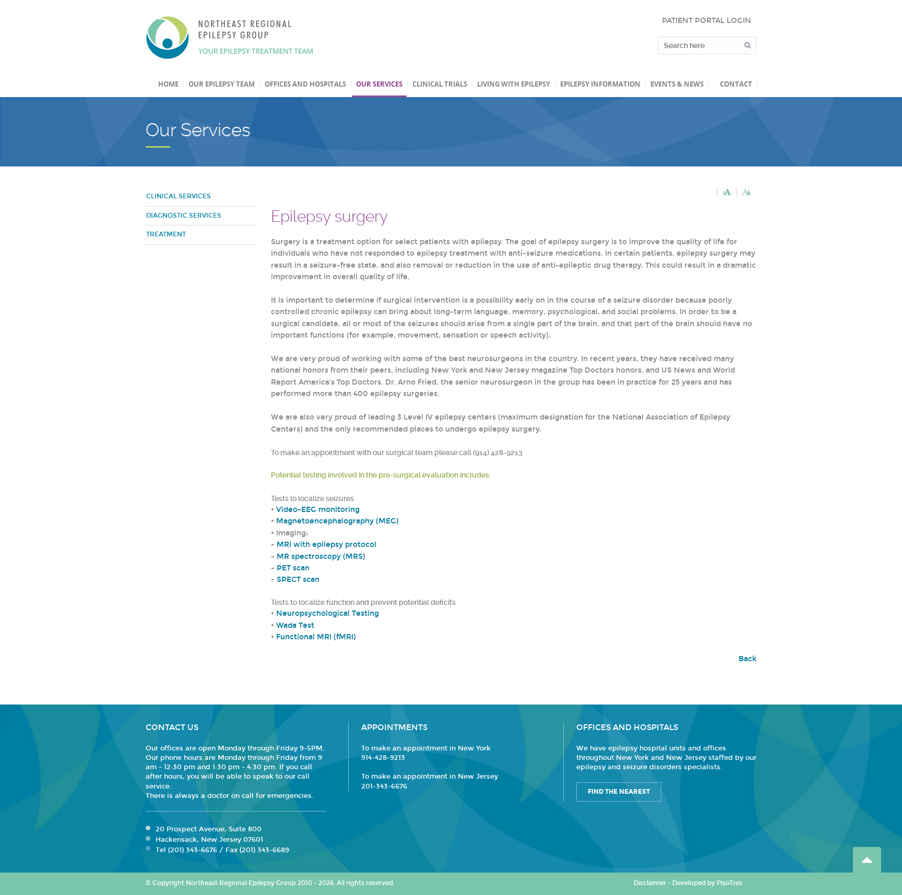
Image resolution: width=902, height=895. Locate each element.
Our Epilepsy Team (221, 84)
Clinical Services (178, 196)
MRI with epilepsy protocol (326, 544)
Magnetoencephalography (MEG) (337, 521)
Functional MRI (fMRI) (316, 637)
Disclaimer (650, 883)
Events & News (677, 84)
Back (747, 658)
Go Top (867, 860)
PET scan (293, 568)
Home (168, 84)
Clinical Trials (439, 84)
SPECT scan (298, 579)
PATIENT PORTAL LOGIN (706, 20)
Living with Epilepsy (513, 84)
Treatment (166, 234)
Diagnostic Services (183, 215)
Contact (736, 84)
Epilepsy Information (600, 84)
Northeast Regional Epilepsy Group (230, 37)
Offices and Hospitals (305, 84)
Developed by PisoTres (707, 883)
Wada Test (295, 625)
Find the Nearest (619, 791)
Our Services (379, 84)
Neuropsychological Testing (327, 613)
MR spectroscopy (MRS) (321, 556)
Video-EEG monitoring (318, 509)
